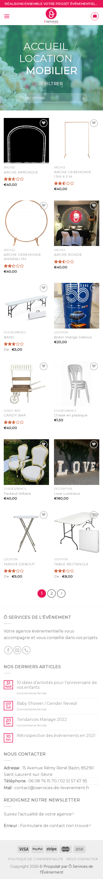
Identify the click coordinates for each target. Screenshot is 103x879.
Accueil (46, 46)
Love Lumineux (67, 493)
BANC (9, 337)
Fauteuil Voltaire (17, 493)
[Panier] (95, 16)
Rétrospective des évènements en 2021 (56, 735)
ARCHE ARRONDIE (21, 172)
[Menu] (7, 16)
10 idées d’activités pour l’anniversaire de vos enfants (57, 685)
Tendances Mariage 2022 (42, 719)
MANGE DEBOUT (19, 564)
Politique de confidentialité (35, 859)
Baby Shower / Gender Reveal (47, 703)
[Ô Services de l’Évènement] (52, 16)
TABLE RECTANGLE (71, 564)
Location (45, 58)
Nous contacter (82, 859)
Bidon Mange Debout (73, 337)
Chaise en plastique (71, 415)
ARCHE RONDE (68, 255)
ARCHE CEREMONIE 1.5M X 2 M (72, 174)
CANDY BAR (15, 415)
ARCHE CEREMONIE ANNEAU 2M (22, 257)
